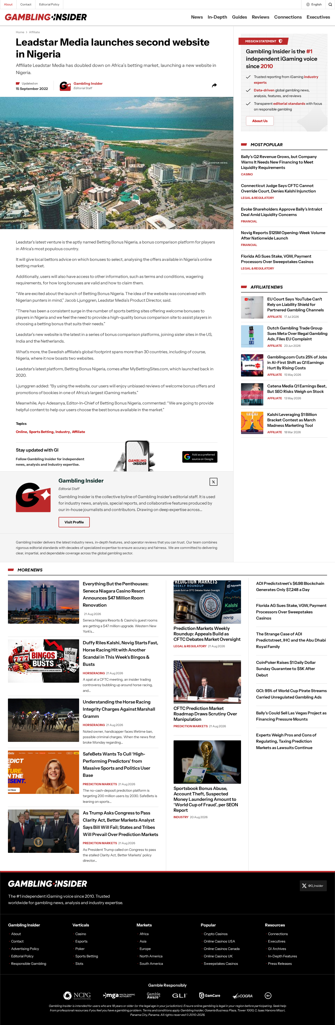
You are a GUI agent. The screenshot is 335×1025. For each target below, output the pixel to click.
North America (151, 956)
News (197, 17)
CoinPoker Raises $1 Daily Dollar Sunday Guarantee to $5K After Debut (286, 668)
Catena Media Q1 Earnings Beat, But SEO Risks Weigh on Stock (297, 388)
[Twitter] (213, 482)
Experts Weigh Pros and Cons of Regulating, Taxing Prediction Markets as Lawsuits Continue (286, 741)
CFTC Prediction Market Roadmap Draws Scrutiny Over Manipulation (205, 714)
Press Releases (280, 963)
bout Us (260, 121)
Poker (80, 948)
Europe (145, 948)
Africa (144, 934)
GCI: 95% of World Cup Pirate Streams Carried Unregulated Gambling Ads (291, 694)
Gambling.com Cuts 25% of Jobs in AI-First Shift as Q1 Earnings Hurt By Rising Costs (297, 362)
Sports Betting (41, 432)
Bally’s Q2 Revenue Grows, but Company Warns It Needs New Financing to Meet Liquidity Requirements (279, 162)
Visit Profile (74, 522)
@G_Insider (315, 886)
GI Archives (277, 948)
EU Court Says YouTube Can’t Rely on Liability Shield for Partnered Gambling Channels (295, 304)
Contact (25, 4)
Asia (143, 941)
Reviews (260, 17)
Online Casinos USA (219, 941)
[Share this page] (214, 85)
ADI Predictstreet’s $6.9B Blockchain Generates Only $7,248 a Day (290, 586)
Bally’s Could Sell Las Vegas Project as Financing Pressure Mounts (291, 716)
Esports (81, 941)
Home (20, 32)
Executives (318, 17)
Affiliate (34, 32)
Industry (63, 432)
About (8, 4)
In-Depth (217, 17)
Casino (247, 174)
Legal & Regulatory (257, 198)
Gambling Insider (88, 83)
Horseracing (94, 673)
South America (151, 963)
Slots (79, 963)
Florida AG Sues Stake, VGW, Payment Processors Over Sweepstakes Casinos (291, 611)
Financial (249, 221)
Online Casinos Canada (222, 948)
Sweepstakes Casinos (221, 963)
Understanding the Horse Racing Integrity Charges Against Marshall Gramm (119, 709)
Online (21, 432)
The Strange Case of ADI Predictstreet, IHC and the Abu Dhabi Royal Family (291, 640)
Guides (239, 17)
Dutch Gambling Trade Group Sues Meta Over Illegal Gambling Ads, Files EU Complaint (297, 333)
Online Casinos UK (218, 956)
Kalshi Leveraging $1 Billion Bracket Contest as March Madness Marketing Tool (292, 420)
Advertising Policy (25, 948)
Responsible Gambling (28, 963)
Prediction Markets (100, 784)
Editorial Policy (49, 4)
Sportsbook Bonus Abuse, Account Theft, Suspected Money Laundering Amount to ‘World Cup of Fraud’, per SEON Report (206, 799)
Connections (288, 17)
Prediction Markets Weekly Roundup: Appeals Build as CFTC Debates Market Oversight (207, 634)
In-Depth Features (282, 956)
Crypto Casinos (216, 934)
